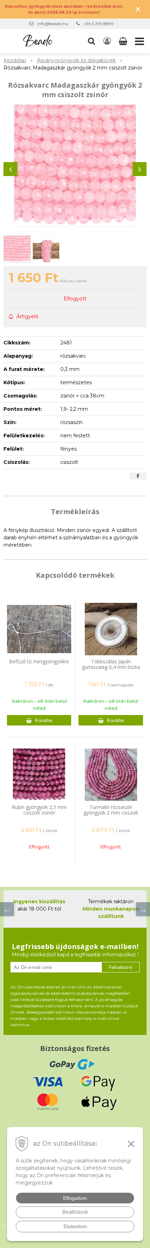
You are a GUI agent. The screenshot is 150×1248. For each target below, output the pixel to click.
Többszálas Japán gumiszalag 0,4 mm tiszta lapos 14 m (111, 667)
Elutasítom (75, 1226)
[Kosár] (124, 41)
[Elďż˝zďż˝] (7, 909)
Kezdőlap (14, 60)
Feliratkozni (120, 967)
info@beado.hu (52, 23)
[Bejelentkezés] (107, 41)
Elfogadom (75, 1198)
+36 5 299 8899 (98, 23)
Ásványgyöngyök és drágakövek (76, 60)
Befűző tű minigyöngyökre (39, 661)
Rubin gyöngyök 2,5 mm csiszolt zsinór (39, 810)
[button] (91, 41)
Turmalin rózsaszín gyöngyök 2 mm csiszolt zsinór (110, 813)
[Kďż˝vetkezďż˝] (143, 909)
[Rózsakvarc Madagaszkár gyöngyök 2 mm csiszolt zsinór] (75, 165)
